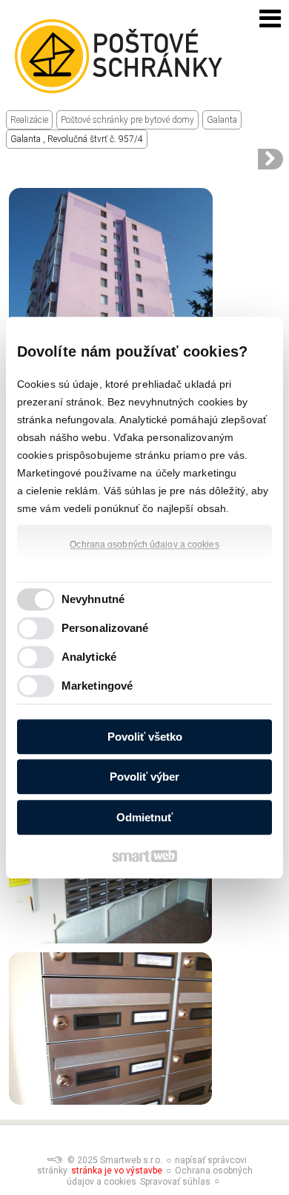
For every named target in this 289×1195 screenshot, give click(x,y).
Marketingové (97, 685)
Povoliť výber (144, 776)
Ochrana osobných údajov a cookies (144, 544)
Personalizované (105, 628)
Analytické (89, 656)
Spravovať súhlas (175, 1182)
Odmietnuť (144, 817)
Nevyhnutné (93, 599)
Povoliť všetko (144, 736)
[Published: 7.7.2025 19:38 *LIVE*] (54, 1160)
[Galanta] (270, 159)
